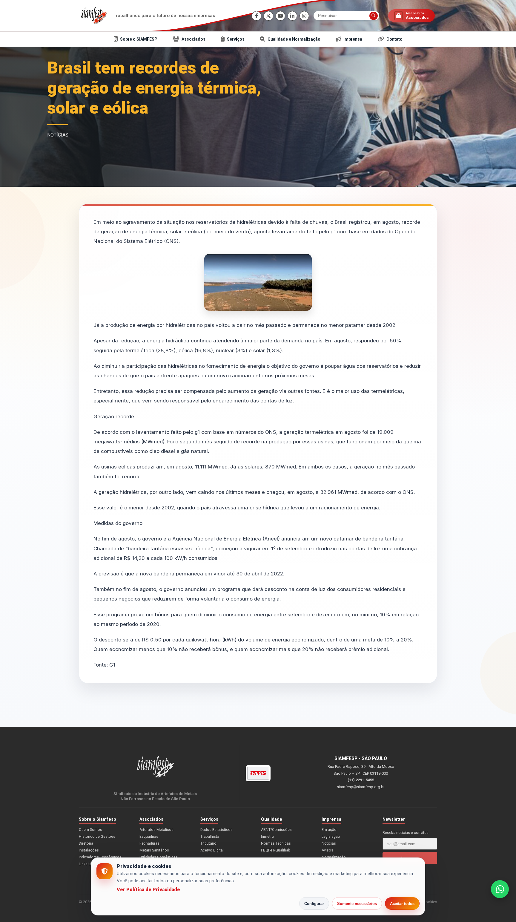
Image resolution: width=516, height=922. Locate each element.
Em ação (329, 830)
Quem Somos (90, 830)
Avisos (327, 850)
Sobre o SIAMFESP (138, 39)
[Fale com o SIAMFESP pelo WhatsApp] (500, 889)
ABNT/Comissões (276, 830)
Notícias (329, 843)
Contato (394, 39)
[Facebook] (256, 16)
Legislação (331, 836)
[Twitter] (268, 16)
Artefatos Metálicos (156, 830)
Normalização (334, 857)
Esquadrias (148, 836)
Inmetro (267, 836)
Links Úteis (88, 864)
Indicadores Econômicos (100, 857)
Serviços (236, 39)
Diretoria (86, 843)
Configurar (314, 903)
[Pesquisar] (373, 16)
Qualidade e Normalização (294, 39)
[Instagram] (304, 16)
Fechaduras (149, 843)
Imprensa (352, 39)
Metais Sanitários (154, 850)
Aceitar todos (402, 903)
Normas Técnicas (276, 843)
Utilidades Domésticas (158, 857)
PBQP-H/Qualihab (275, 850)
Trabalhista (209, 836)
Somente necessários (357, 903)
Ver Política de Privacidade (148, 889)
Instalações (89, 850)
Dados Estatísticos (216, 830)
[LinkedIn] (292, 16)
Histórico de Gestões (97, 836)
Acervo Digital (212, 850)
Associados (193, 39)
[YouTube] (280, 16)
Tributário (208, 843)
